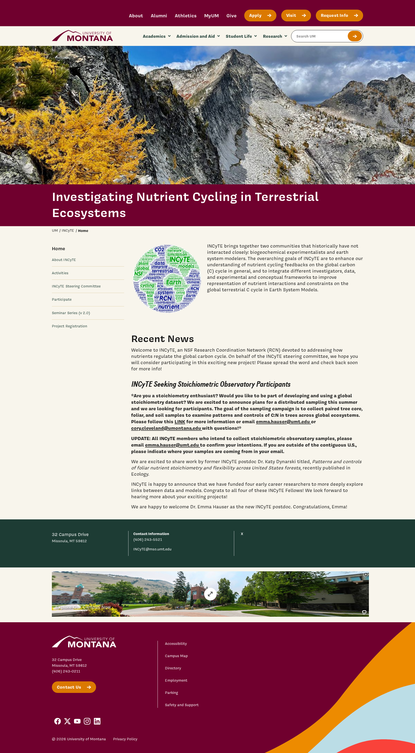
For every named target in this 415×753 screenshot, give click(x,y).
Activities (60, 273)
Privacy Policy (125, 739)
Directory (173, 668)
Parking (171, 692)
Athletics (185, 15)
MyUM (211, 15)
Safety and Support (182, 705)
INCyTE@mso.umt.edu (152, 549)
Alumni (159, 15)
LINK (180, 421)
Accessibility (176, 643)
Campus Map (176, 655)
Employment (176, 680)
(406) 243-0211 (66, 671)
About (136, 15)
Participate (62, 299)
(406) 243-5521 (147, 539)
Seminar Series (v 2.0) (71, 312)
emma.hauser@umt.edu (283, 421)
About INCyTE (64, 259)
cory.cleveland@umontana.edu (166, 428)
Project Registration (69, 326)
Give (231, 15)
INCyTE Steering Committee (76, 286)
